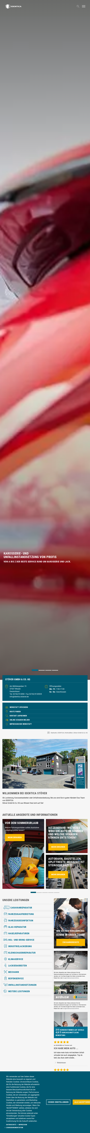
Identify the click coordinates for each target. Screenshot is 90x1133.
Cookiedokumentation (14, 1127)
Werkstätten (69, 733)
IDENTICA (61, 733)
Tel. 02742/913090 (17, 694)
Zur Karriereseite (70, 942)
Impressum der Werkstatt (21, 724)
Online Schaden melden (20, 720)
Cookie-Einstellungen (58, 1102)
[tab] (35, 670)
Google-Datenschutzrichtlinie (71, 978)
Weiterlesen (61, 1063)
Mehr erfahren (15, 837)
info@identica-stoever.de (19, 697)
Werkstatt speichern (19, 707)
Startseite (54, 733)
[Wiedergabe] (70, 960)
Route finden (15, 712)
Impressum (23, 1124)
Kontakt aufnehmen (18, 716)
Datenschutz (11, 1124)
